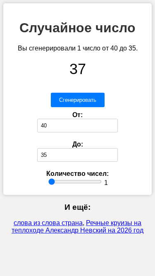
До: (77, 144)
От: (77, 114)
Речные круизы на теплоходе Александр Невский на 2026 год (77, 226)
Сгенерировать (77, 100)
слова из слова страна (48, 222)
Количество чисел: (77, 173)
